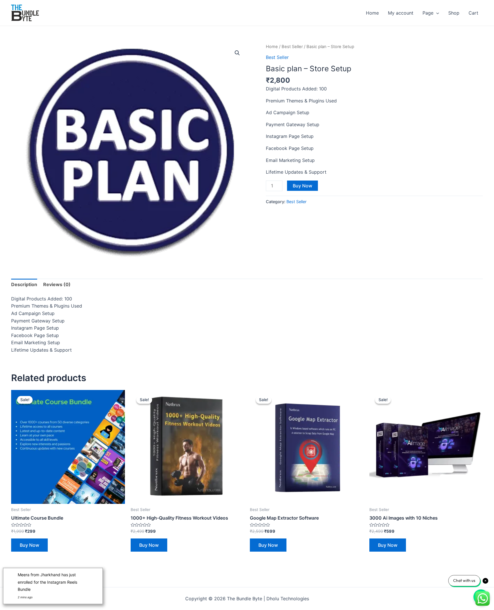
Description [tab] (24, 284)
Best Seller (292, 46)
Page (428, 13)
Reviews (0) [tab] (57, 284)
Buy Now (302, 186)
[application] (436, 12)
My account (400, 13)
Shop (453, 13)
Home (372, 13)
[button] (237, 53)
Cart (473, 13)
